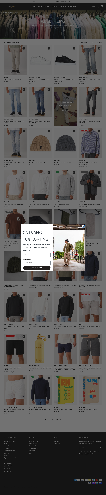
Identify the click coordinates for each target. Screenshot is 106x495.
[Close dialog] (83, 226)
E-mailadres (27, 259)
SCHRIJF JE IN (37, 268)
